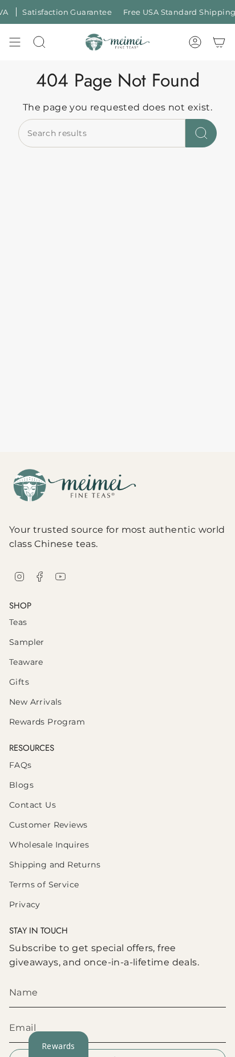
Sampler (26, 642)
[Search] (201, 133)
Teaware (26, 662)
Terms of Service (44, 884)
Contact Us (32, 805)
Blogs (21, 785)
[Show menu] (14, 42)
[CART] (219, 42)
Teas (18, 622)
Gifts (19, 682)
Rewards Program (47, 722)
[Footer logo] (74, 485)
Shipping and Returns (54, 864)
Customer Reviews (48, 825)
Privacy (24, 904)
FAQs (20, 765)
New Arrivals (35, 702)
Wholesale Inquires (49, 845)
